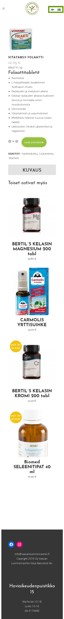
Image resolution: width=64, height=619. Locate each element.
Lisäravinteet (46, 153)
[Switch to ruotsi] (59, 9)
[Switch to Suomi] (52, 9)
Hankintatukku (29, 153)
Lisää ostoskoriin (34, 142)
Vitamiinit (14, 158)
